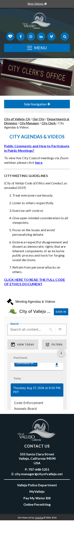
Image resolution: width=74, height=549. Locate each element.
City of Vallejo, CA (17, 119)
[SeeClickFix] (10, 36)
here (38, 162)
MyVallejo (37, 491)
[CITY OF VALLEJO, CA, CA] (37, 21)
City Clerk (49, 123)
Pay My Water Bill (37, 498)
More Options (36, 3)
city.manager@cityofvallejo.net (39, 474)
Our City (38, 119)
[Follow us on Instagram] (31, 36)
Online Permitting (37, 504)
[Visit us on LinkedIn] (41, 36)
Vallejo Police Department (37, 485)
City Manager (29, 123)
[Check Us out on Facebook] (20, 36)
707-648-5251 (38, 469)
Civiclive (39, 517)
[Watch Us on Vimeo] (51, 36)
